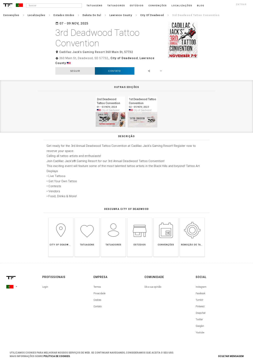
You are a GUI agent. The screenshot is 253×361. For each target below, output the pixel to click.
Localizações (182, 5)
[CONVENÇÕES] (166, 218)
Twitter (199, 319)
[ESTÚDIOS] (139, 218)
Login (45, 287)
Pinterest (200, 306)
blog (200, 5)
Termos (97, 287)
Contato (114, 71)
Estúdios (137, 5)
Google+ (200, 326)
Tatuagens (95, 5)
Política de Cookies (56, 356)
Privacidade (99, 293)
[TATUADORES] (113, 218)
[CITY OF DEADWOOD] (61, 218)
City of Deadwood (124, 58)
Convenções (157, 5)
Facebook (200, 293)
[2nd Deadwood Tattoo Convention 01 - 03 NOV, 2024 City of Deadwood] (110, 96)
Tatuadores (116, 5)
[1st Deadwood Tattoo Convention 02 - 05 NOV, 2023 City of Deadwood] (142, 96)
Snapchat (201, 313)
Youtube (200, 332)
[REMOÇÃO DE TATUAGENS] (192, 218)
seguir (75, 71)
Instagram (201, 287)
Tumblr (199, 300)
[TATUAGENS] (87, 218)
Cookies (97, 300)
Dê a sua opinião (152, 287)
